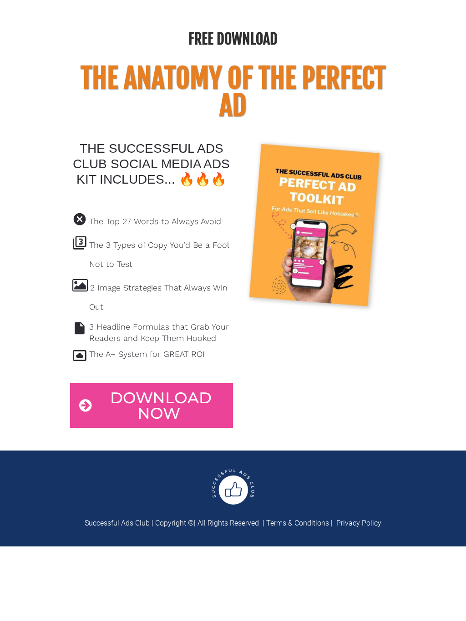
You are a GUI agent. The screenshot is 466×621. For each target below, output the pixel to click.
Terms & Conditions (296, 523)
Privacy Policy (358, 523)
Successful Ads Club (117, 523)
